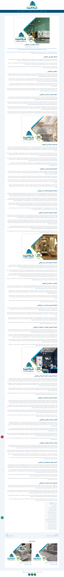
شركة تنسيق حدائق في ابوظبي (39, 288)
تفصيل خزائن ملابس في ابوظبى (22, 217)
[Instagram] (29, 574)
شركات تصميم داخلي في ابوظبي (33, 48)
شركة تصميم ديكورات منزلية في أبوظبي (50, 519)
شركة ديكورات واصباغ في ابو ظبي (22, 49)
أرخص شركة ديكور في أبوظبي (52, 525)
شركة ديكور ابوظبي (41, 49)
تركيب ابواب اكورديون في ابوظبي (17, 337)
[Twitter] (32, 574)
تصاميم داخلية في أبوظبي (52, 509)
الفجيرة (34, 11)
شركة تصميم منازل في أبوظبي (52, 515)
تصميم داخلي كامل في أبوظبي (52, 528)
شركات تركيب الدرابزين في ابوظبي (42, 81)
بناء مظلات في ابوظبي (13, 195)
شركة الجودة (54, 52)
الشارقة (41, 11)
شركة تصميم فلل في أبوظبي (52, 510)
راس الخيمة (23, 11)
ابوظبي (45, 11)
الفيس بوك (37, 500)
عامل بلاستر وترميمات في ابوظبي (32, 104)
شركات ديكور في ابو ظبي (25, 48)
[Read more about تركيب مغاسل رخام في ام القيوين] (45, 552)
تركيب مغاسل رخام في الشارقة (25, 562)
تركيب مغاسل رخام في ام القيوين (51, 562)
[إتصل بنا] (2, 437)
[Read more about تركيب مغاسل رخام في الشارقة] (19, 552)
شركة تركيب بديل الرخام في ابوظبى (44, 310)
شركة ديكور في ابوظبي (30, 49)
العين (38, 11)
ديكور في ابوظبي (47, 48)
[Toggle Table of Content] (55, 503)
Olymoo (23, 572)
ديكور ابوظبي (51, 48)
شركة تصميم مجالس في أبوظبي (51, 518)
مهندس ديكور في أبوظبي (52, 516)
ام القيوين (30, 11)
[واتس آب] (2, 517)
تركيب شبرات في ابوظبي (42, 385)
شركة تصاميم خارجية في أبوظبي (52, 522)
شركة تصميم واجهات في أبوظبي (51, 512)
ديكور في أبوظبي (54, 506)
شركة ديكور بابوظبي (36, 49)
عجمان (19, 11)
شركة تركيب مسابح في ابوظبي (23, 267)
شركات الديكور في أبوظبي (41, 48)
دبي (26, 11)
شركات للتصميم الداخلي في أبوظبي (17, 48)
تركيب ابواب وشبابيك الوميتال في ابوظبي (41, 472)
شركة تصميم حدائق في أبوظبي (52, 513)
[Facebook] (35, 574)
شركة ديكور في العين (28, 64)
